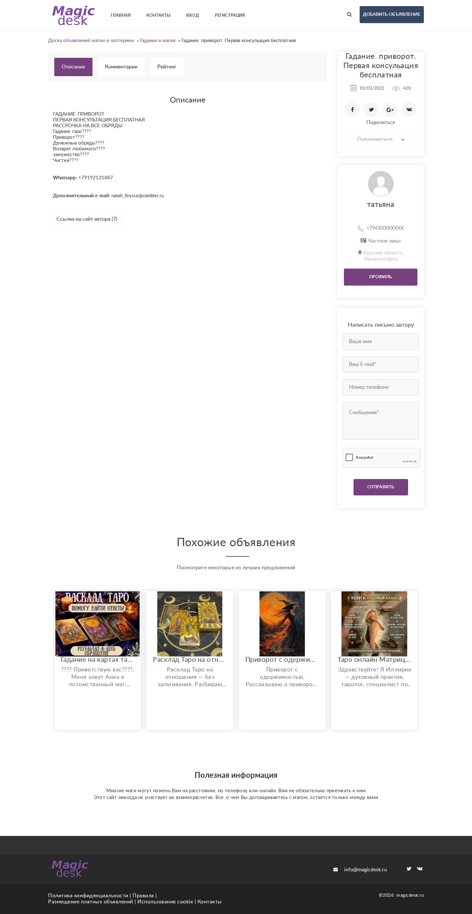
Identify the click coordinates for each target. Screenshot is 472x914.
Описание (73, 66)
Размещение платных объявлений (90, 901)
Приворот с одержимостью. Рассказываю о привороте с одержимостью (282, 659)
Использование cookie (165, 901)
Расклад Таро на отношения (190, 659)
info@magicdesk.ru (365, 869)
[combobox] (381, 139)
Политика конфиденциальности (88, 895)
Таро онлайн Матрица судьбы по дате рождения (374, 659)
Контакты (209, 901)
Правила (143, 895)
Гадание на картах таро (98, 659)
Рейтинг (167, 66)
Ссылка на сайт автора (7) (87, 219)
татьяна (380, 205)
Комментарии (121, 66)
